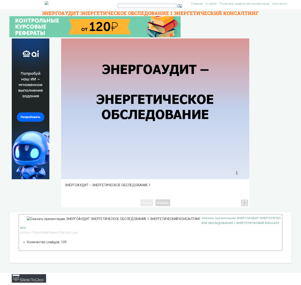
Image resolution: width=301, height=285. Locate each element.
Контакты (280, 3)
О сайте (211, 3)
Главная (197, 3)
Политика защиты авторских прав (244, 3)
